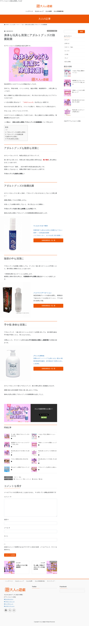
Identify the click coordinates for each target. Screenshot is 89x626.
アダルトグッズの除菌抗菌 (14, 134)
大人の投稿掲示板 (40, 581)
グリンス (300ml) (38, 356)
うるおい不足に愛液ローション (46, 434)
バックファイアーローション (42, 293)
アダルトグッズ (19, 479)
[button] (48, 240)
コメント (7, 496)
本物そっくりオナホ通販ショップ (47, 442)
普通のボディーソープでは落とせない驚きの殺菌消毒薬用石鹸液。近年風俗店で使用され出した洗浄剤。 (48, 361)
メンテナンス (28, 479)
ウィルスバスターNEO (40, 226)
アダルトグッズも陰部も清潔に (16, 132)
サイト (6, 536)
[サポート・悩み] (52, 567)
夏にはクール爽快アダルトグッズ (20, 467)
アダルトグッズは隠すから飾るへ (47, 467)
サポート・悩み (52, 31)
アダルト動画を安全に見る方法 (19, 459)
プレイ (66, 58)
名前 (6, 519)
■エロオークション (9, 606)
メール (7, 528)
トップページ (9, 581)
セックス (66, 50)
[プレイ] (9, 567)
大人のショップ (19, 581)
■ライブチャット (8, 604)
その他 (66, 54)
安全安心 (36, 479)
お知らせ (66, 43)
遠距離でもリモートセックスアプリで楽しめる (78, 82)
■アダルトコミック (9, 601)
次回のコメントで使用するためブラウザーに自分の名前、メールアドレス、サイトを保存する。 (30, 548)
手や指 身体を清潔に (12, 139)
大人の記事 (29, 581)
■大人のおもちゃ (8, 599)
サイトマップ (50, 581)
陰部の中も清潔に (12, 136)
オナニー (66, 39)
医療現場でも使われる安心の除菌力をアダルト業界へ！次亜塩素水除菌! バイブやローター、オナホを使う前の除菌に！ (48, 232)
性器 (41, 479)
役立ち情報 (67, 61)
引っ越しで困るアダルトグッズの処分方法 (39, 567)
